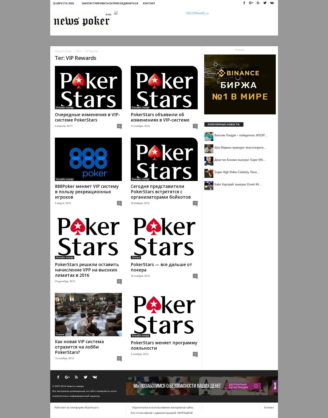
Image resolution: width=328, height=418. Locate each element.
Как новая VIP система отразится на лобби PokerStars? (79, 347)
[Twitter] (265, 3)
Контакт (149, 3)
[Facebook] (244, 3)
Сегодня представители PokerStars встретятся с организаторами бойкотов (161, 191)
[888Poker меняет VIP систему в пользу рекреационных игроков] (88, 159)
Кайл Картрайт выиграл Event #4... (238, 184)
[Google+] (251, 3)
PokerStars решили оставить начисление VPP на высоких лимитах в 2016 (87, 270)
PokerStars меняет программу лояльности (164, 345)
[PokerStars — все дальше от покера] (164, 237)
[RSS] (258, 3)
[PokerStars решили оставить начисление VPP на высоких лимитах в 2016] (88, 237)
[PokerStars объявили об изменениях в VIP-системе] (164, 87)
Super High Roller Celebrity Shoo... (236, 172)
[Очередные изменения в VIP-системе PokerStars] (88, 87)
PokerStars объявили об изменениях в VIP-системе (160, 117)
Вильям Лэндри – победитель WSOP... (240, 135)
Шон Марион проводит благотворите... (240, 147)
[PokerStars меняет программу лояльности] (164, 315)
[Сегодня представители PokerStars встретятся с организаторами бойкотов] (164, 159)
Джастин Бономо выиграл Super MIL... (240, 160)
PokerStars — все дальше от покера (161, 267)
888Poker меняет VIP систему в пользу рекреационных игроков (87, 191)
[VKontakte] (272, 3)
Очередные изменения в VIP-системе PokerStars (87, 117)
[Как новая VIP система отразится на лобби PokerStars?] (88, 314)
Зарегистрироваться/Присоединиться (110, 3)
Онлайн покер (64, 107)
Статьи (136, 257)
